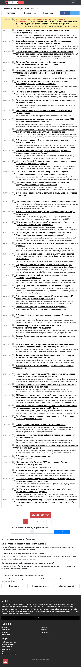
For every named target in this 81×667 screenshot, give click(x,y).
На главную (14, 586)
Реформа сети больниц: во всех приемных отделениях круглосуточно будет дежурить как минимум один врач (41, 308)
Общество (42, 19)
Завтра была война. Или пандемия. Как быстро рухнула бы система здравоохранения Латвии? (43, 151)
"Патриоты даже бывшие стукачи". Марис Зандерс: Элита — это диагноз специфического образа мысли (45, 223)
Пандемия (32, 19)
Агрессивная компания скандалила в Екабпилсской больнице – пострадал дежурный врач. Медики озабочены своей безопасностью (45, 72)
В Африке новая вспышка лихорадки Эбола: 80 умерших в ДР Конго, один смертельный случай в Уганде (44, 297)
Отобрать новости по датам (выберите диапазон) (29, 528)
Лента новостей (66, 586)
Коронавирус (5, 629)
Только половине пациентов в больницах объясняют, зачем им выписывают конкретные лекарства (45, 356)
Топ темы (11, 13)
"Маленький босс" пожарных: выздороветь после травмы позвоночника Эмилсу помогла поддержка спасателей (42, 173)
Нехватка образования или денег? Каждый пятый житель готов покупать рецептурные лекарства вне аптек (45, 375)
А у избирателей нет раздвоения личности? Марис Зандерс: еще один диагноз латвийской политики (46, 385)
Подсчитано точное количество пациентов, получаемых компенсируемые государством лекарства (42, 82)
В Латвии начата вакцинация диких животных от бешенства (44, 315)
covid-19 (22, 19)
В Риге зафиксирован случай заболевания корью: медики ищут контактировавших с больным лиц (45, 479)
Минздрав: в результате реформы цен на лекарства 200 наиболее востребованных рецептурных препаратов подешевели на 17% (46, 501)
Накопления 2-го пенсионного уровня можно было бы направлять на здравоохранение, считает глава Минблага (46, 406)
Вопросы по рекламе (8, 644)
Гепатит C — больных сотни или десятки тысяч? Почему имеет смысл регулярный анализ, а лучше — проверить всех (45, 130)
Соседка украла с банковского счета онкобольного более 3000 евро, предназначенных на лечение (45, 120)
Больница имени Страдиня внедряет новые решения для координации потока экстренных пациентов (42, 183)
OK (62, 532)
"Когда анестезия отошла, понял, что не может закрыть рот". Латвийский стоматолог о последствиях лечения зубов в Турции (46, 265)
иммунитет (53, 19)
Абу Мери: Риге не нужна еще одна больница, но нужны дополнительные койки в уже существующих (41, 63)
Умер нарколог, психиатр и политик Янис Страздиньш (40, 92)
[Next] (54, 521)
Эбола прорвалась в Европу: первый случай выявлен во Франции (46, 201)
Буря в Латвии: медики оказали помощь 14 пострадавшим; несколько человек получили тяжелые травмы (43, 42)
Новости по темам (40, 586)
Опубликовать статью (8, 642)
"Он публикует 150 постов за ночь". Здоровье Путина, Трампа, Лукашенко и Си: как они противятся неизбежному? (44, 234)
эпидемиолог (23, 22)
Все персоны (30, 13)
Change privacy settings (9, 654)
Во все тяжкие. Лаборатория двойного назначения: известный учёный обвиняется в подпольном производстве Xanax (45, 345)
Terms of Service (6, 647)
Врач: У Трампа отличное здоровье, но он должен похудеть (43, 286)
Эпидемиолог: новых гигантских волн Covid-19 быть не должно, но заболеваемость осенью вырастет (46, 22)
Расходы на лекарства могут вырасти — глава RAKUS (40, 424)
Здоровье (4, 627)
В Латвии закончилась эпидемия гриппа (34, 456)
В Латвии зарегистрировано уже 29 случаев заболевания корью (45, 470)
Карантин (43, 629)
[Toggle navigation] (73, 2)
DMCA (3, 651)
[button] (65, 13)
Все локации (49, 13)
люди (33, 22)
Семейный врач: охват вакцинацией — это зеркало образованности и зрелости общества (39, 326)
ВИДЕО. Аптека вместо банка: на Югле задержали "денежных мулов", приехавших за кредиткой (44, 490)
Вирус (62, 19)
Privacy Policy (5, 649)
